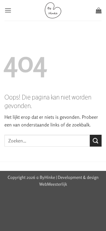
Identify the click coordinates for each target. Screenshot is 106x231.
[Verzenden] (96, 140)
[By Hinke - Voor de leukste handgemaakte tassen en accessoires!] (53, 10)
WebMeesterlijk (53, 184)
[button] (7, 10)
